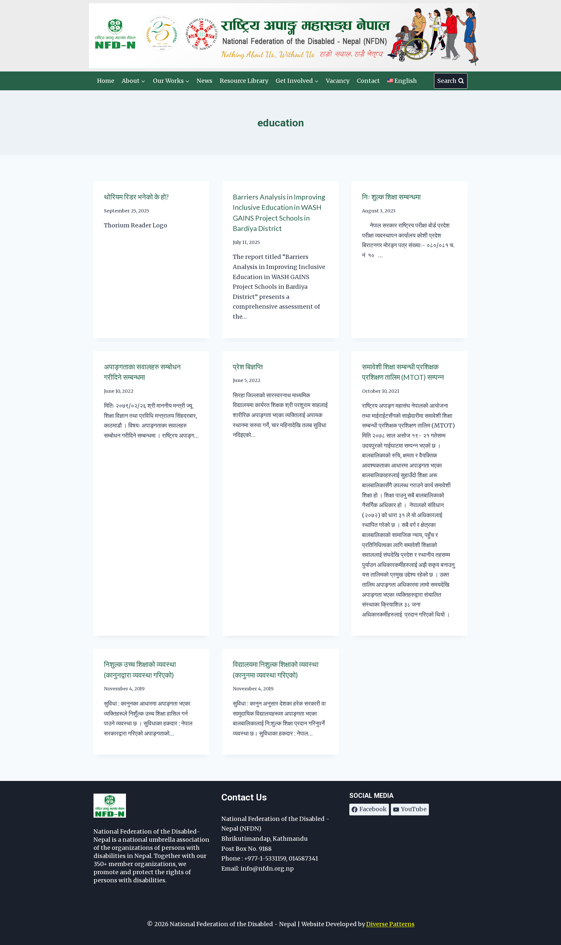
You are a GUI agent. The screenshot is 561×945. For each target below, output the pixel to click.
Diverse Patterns (390, 924)
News (204, 80)
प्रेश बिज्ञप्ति (248, 367)
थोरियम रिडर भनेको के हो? (136, 197)
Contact (368, 80)
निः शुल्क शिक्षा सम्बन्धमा (391, 197)
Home (105, 80)
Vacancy (337, 80)
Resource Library (244, 80)
